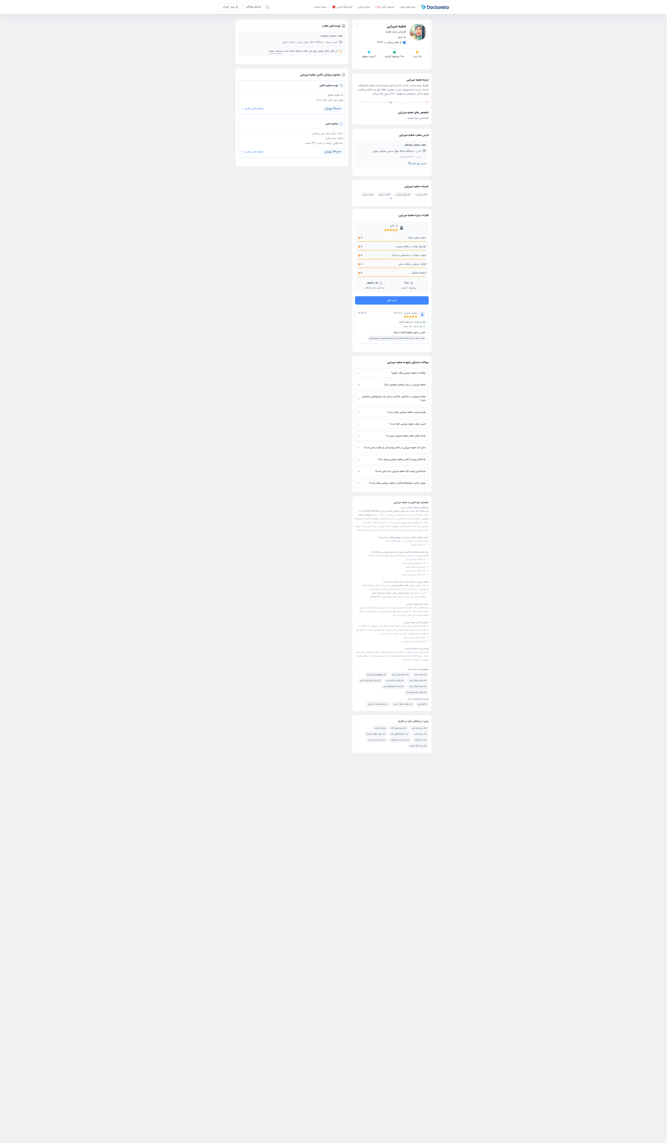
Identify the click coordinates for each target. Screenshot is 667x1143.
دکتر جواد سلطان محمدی (376, 734)
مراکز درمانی (364, 7)
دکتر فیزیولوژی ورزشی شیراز (414, 563)
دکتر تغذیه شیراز (418, 544)
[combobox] (358, 26)
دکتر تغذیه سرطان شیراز (415, 567)
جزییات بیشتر (275, 51)
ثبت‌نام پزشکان (253, 7)
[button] (358, 26)
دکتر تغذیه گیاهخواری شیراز (394, 686)
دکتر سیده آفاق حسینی (418, 745)
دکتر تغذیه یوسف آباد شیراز (378, 704)
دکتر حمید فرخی (420, 734)
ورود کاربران (229, 7)
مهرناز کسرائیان (380, 728)
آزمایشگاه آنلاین (344, 7)
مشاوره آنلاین (387, 7)
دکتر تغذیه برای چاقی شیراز (416, 692)
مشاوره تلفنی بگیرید (254, 108)
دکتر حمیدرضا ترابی (419, 728)
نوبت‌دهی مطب (407, 7)
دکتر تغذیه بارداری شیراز (416, 570)
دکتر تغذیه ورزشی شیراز (416, 559)
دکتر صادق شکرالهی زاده (399, 734)
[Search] (267, 6)
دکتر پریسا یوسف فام (398, 728)
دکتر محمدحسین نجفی (376, 740)
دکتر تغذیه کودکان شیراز (417, 686)
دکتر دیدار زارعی (420, 740)
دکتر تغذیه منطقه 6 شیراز (403, 704)
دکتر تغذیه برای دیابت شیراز (414, 574)
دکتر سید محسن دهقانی (400, 740)
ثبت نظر (392, 300)
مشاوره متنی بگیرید (254, 152)
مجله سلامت (320, 7)
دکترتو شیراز (422, 704)
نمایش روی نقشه (418, 163)
